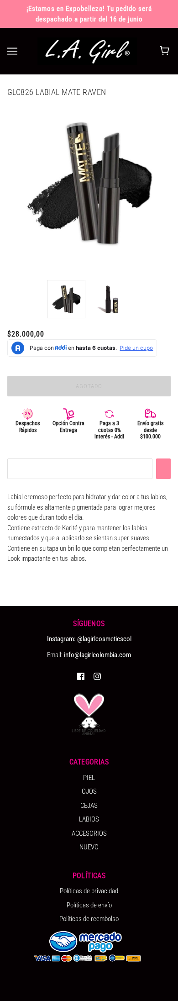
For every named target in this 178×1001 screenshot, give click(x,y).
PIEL (89, 778)
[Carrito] (166, 51)
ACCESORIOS (89, 833)
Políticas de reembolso (89, 919)
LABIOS (89, 819)
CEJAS (89, 805)
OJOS (89, 791)
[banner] (87, 51)
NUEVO (89, 847)
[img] (81, 676)
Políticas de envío (89, 905)
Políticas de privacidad (89, 891)
